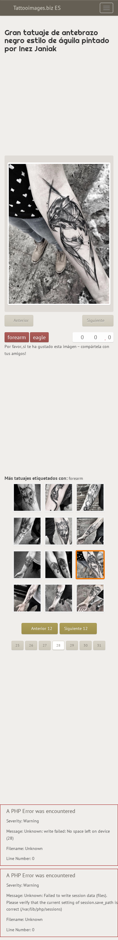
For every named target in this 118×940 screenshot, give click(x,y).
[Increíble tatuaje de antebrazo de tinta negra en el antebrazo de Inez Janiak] (90, 498)
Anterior (20, 320)
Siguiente (96, 320)
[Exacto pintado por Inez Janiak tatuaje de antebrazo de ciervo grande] (27, 598)
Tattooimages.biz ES (36, 7)
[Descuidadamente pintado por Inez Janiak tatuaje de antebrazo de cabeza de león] (90, 598)
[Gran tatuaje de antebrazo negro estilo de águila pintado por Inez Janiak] (90, 565)
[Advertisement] (59, 104)
